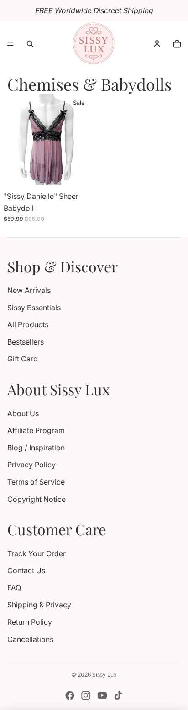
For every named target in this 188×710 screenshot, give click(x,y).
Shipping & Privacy (39, 604)
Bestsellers (25, 341)
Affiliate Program (36, 430)
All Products (27, 324)
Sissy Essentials (34, 307)
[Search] (30, 44)
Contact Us (26, 570)
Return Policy (29, 621)
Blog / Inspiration (36, 447)
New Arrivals (29, 290)
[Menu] (10, 43)
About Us (23, 413)
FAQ (14, 587)
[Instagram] (85, 695)
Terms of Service (36, 481)
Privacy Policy (31, 464)
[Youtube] (102, 695)
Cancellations (30, 639)
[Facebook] (69, 695)
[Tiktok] (118, 695)
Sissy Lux (104, 674)
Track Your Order (36, 553)
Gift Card (22, 358)
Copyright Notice (36, 499)
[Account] (157, 44)
